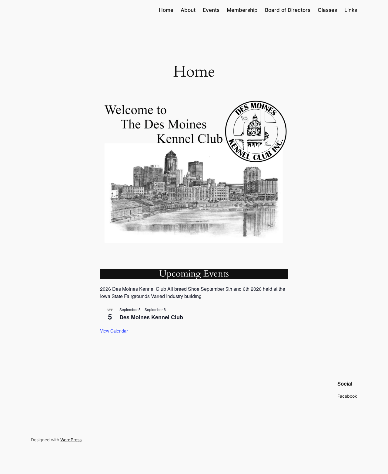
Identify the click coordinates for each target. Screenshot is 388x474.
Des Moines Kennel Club (151, 317)
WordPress (71, 439)
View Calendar (114, 331)
